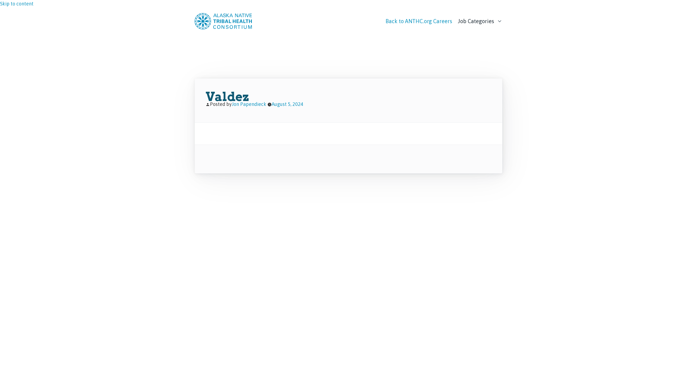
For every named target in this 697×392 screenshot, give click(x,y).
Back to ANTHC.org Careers (419, 21)
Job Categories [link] (476, 21)
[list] (480, 19)
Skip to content (16, 4)
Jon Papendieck (249, 104)
